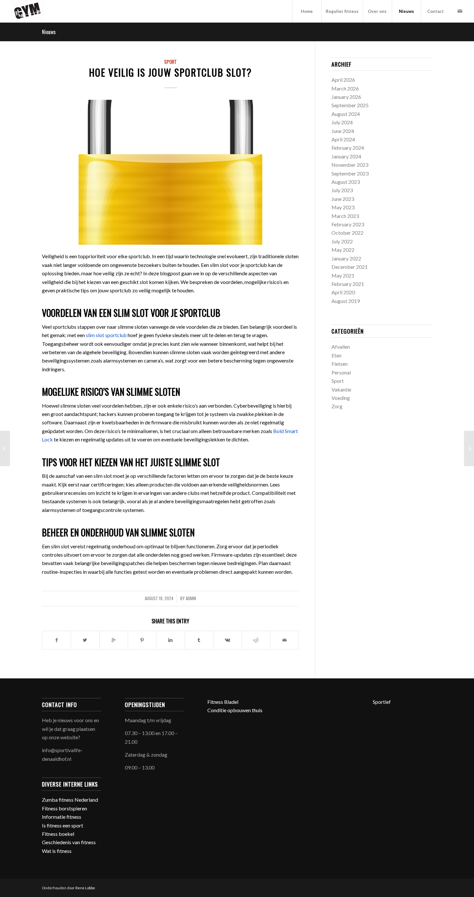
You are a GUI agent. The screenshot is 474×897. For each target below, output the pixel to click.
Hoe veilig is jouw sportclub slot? (170, 72)
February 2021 (347, 284)
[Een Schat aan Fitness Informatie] (5, 448)
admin (191, 598)
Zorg (336, 406)
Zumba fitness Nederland (70, 800)
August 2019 (345, 301)
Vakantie (341, 389)
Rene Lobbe (85, 888)
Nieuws (49, 32)
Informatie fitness (61, 817)
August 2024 (345, 114)
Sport (170, 61)
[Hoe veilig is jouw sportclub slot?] (170, 172)
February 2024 (347, 148)
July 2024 (342, 122)
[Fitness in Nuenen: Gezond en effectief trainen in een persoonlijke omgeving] (469, 448)
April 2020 (343, 292)
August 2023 (345, 182)
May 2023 (342, 207)
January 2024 (346, 156)
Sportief (382, 702)
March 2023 (345, 216)
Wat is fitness (57, 851)
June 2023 (342, 199)
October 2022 (347, 233)
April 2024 (343, 139)
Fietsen (339, 364)
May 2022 (342, 250)
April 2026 (343, 80)
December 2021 (349, 267)
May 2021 (342, 275)
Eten (336, 355)
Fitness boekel (58, 834)
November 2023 (349, 165)
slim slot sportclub (106, 335)
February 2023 (347, 224)
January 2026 (346, 97)
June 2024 (342, 131)
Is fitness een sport (62, 825)
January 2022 (346, 258)
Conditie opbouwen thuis (234, 710)
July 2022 (342, 241)
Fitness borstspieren (64, 808)
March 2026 (345, 88)
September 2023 (350, 173)
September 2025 (350, 105)
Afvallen (340, 347)
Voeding (340, 398)
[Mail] (460, 11)
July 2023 (342, 190)
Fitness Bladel (222, 702)
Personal (341, 372)
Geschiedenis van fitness (69, 842)
